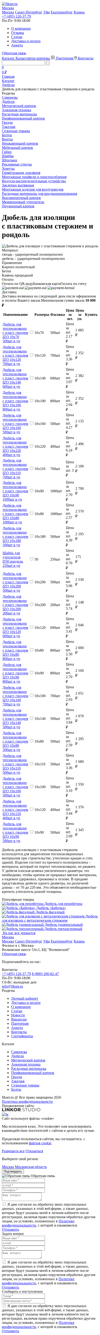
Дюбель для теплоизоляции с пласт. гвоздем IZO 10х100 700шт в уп (15, 695)
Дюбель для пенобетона (63, 904)
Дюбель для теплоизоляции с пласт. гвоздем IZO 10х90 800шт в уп (15, 673)
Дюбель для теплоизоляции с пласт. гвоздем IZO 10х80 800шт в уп (15, 650)
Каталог (9, 58)
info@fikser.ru (12, 986)
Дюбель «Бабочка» (51, 908)
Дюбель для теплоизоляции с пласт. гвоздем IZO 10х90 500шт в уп (15, 832)
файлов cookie (40, 1143)
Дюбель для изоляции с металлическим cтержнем (50, 918)
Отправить (10, 1229)
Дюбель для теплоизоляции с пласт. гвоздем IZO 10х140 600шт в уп (15, 378)
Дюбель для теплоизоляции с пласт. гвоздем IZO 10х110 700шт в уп (15, 468)
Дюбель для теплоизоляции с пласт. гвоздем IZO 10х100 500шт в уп (15, 787)
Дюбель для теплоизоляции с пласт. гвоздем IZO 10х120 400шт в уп (15, 809)
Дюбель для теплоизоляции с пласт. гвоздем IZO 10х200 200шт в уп (15, 604)
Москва (8, 12)
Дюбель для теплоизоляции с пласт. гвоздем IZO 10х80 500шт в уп (15, 741)
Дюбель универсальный (64, 925)
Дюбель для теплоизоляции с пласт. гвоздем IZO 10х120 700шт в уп (15, 355)
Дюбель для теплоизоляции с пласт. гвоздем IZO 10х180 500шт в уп (15, 536)
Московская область (31, 1167)
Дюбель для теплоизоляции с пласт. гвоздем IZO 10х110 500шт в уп (15, 764)
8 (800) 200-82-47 (45, 974)
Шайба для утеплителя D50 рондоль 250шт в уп (13, 559)
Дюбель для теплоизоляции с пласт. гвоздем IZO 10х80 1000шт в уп (15, 513)
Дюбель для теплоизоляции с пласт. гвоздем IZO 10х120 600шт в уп (15, 627)
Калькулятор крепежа (33, 58)
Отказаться (34, 1151)
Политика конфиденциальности (27, 1101)
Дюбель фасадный (50, 912)
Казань (79, 12)
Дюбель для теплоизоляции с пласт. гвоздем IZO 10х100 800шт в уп (15, 401)
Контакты (85, 58)
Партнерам (65, 58)
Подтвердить (13, 1171)
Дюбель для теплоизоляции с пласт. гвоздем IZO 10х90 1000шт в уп (15, 491)
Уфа (46, 12)
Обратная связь (14, 53)
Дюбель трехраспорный (63, 929)
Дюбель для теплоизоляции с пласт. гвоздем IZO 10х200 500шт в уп (15, 582)
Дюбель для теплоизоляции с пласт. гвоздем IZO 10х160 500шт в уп (15, 423)
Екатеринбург (62, 12)
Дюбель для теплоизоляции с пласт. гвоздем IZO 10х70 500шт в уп (15, 332)
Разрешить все (13, 1151)
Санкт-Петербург (28, 12)
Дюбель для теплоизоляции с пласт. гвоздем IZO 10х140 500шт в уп (15, 718)
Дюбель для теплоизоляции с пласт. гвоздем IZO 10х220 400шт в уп (15, 446)
